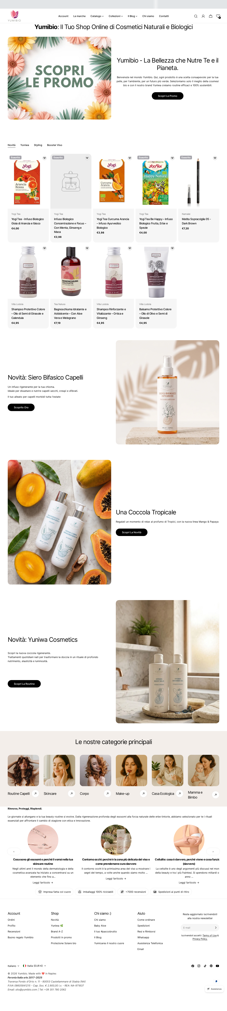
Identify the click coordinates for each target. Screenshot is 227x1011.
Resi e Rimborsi (146, 931)
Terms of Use (210, 935)
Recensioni (14, 931)
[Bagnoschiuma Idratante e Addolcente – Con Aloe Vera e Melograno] (70, 271)
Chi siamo (100, 919)
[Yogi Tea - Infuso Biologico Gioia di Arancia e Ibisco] (28, 181)
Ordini (11, 919)
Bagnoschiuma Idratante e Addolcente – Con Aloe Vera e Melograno (70, 313)
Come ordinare (146, 919)
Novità (55, 919)
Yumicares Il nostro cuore (109, 943)
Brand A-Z (57, 931)
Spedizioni (143, 925)
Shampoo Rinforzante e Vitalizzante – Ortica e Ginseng (111, 313)
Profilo (11, 925)
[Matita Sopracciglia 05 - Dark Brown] (198, 181)
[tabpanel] (113, 241)
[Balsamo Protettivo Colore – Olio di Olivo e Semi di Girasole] (156, 271)
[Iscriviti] (215, 927)
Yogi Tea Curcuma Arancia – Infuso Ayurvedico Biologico (113, 223)
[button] (218, 16)
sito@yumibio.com (26, 989)
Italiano (12, 965)
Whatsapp (143, 937)
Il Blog (97, 937)
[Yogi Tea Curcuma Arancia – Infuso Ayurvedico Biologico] (113, 181)
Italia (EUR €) (35, 965)
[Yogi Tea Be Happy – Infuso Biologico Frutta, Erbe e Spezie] (156, 181)
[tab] (11, 145)
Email (140, 949)
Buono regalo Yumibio (21, 937)
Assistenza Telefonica (150, 943)
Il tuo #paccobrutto (105, 931)
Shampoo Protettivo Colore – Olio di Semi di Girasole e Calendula (28, 313)
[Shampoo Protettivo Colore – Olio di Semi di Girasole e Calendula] (28, 271)
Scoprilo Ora (21, 407)
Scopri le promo (167, 95)
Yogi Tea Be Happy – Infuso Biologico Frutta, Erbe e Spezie (156, 223)
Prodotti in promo (61, 937)
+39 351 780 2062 (55, 989)
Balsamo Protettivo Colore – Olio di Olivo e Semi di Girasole (155, 313)
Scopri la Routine (24, 683)
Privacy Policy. (200, 938)
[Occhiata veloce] (44, 160)
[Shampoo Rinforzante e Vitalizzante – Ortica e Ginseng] (113, 271)
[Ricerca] (196, 16)
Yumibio (22, 973)
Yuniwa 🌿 (57, 925)
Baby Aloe (100, 925)
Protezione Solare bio (63, 943)
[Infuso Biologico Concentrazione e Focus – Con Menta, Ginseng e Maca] (70, 181)
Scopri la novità (131, 532)
